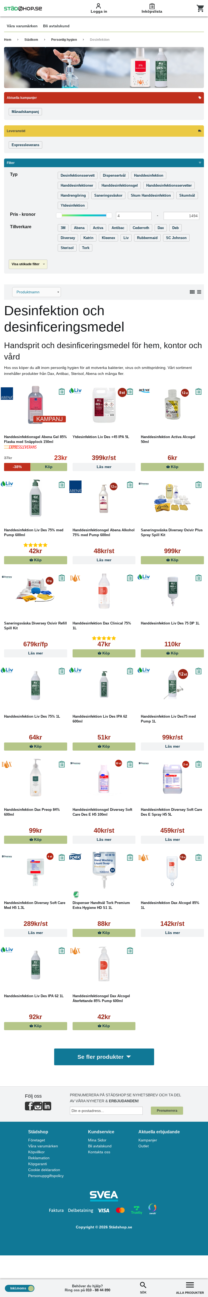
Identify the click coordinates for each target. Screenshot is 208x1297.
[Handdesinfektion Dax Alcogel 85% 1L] (172, 871)
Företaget (36, 1140)
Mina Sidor (97, 1140)
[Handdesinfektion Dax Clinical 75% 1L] (104, 591)
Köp (174, 467)
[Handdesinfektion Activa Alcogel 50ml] (172, 405)
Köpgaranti (37, 1164)
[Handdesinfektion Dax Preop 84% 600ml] (35, 778)
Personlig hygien (64, 40)
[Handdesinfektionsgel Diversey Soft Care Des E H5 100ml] (104, 778)
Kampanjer (147, 1140)
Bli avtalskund (100, 1146)
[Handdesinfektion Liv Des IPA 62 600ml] (104, 684)
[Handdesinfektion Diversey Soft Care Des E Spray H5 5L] (172, 778)
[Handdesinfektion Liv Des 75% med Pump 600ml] (35, 498)
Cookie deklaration (44, 1170)
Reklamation (39, 1158)
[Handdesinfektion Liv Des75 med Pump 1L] (172, 684)
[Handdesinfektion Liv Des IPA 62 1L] (35, 964)
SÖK (143, 1292)
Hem (7, 40)
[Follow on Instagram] (38, 1108)
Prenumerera (167, 1111)
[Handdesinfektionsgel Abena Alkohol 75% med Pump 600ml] (104, 498)
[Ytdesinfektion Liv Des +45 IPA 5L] (104, 405)
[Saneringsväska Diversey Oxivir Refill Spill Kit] (35, 591)
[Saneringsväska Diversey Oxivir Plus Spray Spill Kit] (172, 498)
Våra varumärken (43, 1146)
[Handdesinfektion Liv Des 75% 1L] (35, 684)
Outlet (143, 1146)
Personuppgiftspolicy (46, 1176)
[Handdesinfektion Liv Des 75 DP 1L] (172, 591)
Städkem (31, 40)
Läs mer (104, 467)
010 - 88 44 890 (98, 1290)
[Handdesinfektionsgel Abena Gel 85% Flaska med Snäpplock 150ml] (35, 405)
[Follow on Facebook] (29, 1108)
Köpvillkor (36, 1152)
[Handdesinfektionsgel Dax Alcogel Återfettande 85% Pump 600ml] (104, 964)
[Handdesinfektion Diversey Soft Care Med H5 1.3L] (35, 871)
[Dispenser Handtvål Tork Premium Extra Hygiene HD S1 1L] (104, 871)
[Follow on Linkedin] (47, 1108)
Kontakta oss (99, 1152)
